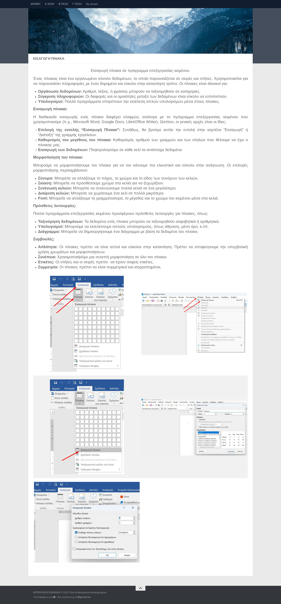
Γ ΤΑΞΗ (77, 4)
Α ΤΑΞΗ (49, 4)
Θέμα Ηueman (84, 597)
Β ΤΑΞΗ (63, 4)
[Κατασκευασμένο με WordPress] (54, 597)
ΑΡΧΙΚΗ (35, 4)
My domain (92, 4)
